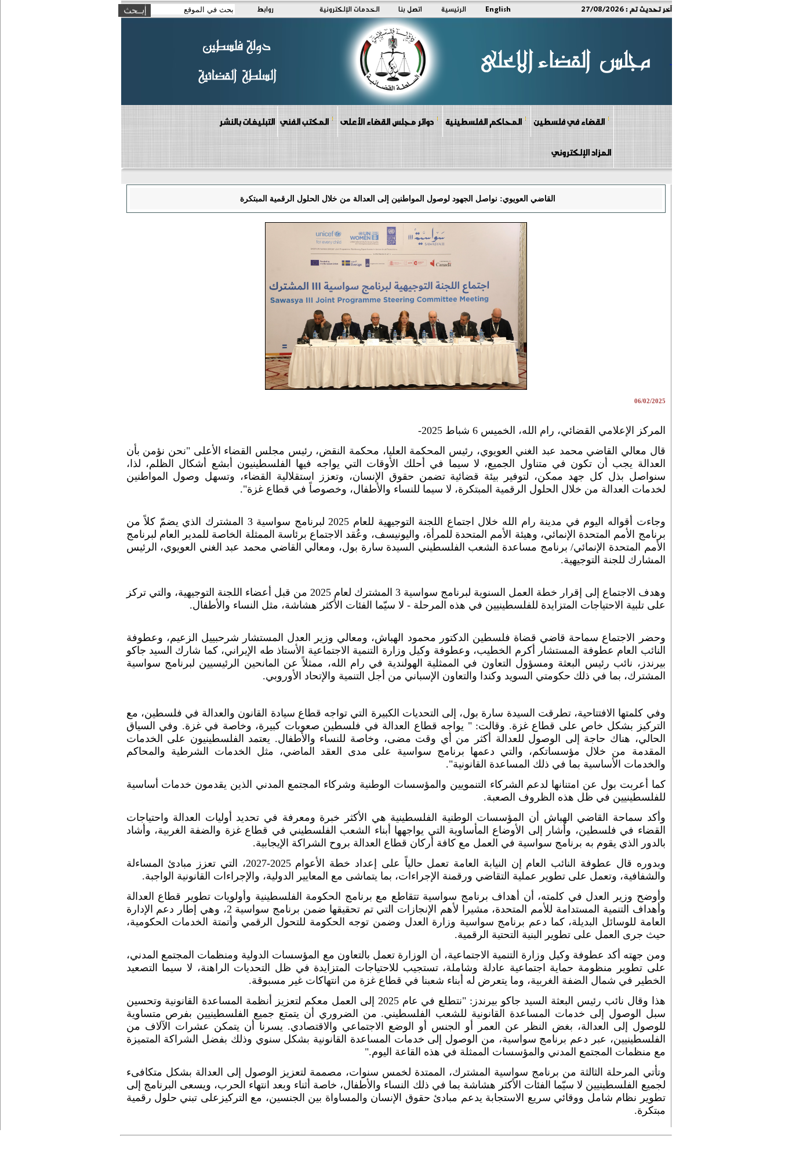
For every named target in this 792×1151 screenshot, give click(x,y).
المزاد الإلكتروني (581, 152)
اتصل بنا (410, 8)
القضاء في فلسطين (569, 121)
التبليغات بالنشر (247, 121)
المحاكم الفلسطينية (483, 121)
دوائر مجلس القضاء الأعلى (387, 121)
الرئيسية (453, 8)
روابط (265, 8)
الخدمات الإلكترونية (349, 8)
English (498, 8)
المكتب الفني (304, 121)
